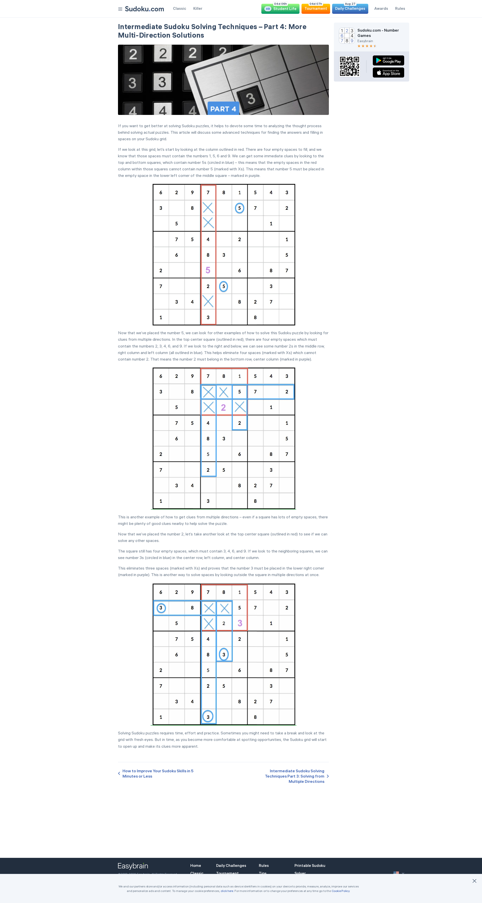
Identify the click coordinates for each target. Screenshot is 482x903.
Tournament (227, 873)
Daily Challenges (231, 865)
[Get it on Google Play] (388, 60)
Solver (300, 873)
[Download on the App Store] (388, 72)
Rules (264, 865)
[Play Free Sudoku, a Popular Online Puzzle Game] (144, 9)
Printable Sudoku (309, 865)
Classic (197, 873)
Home (195, 865)
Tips (263, 873)
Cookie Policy (340, 891)
